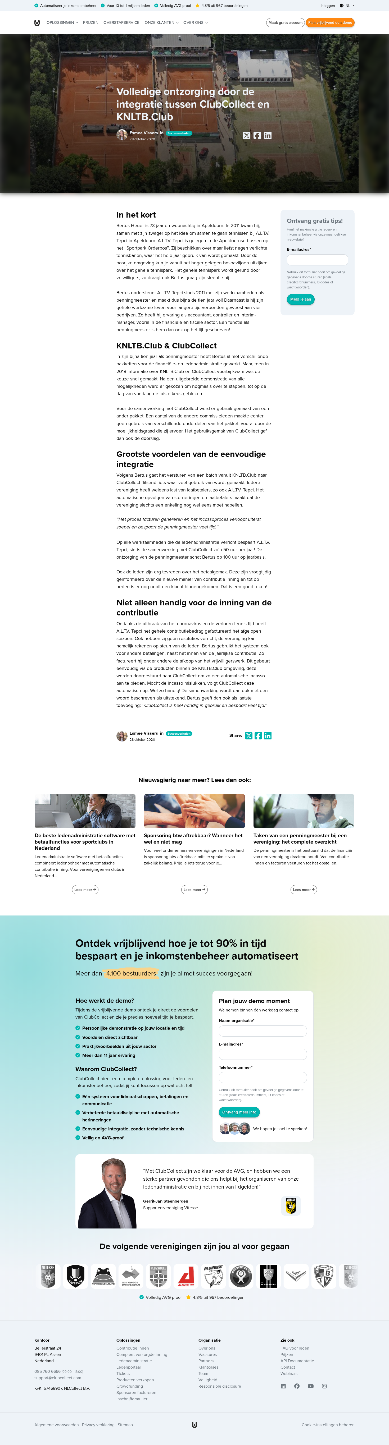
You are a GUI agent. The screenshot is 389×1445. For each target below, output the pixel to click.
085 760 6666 (58, 1371)
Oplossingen (61, 22)
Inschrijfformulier (131, 1399)
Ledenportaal (128, 1367)
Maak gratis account (285, 22)
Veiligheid (207, 1380)
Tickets (123, 1373)
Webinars (289, 1373)
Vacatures (207, 1354)
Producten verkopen (135, 1380)
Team (203, 1373)
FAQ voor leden (295, 1348)
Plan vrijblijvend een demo (330, 22)
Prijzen (90, 22)
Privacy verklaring (98, 1425)
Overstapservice (121, 22)
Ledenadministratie (134, 1361)
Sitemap (125, 1425)
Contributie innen (132, 1348)
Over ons (194, 22)
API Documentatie (297, 1361)
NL (348, 5)
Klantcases (208, 1367)
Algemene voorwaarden (56, 1425)
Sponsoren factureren (136, 1392)
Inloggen (328, 5)
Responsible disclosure (219, 1386)
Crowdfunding (129, 1386)
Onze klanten (160, 22)
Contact (288, 1367)
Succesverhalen (179, 133)
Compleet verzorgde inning (141, 1354)
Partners (206, 1361)
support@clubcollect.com (57, 1377)
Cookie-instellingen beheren (328, 1425)
